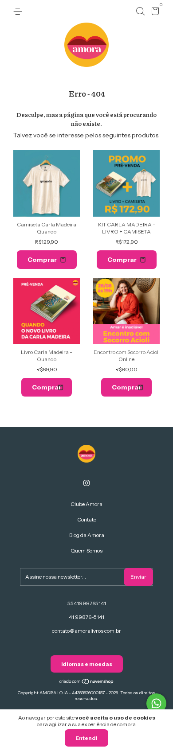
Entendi (86, 738)
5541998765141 (86, 603)
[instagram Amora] (86, 482)
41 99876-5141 (86, 617)
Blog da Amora (86, 535)
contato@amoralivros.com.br (86, 630)
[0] (154, 12)
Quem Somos (86, 550)
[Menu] (19, 11)
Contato (86, 519)
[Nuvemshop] (86, 682)
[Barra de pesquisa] (140, 11)
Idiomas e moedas (86, 664)
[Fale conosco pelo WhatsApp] (156, 703)
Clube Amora (86, 504)
